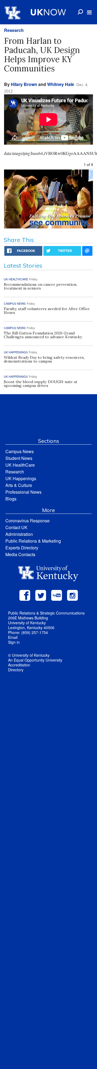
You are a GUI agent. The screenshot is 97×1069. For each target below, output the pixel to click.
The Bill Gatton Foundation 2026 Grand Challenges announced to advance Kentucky (43, 335)
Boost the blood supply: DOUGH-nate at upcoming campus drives (40, 383)
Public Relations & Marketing (33, 541)
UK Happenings (20, 478)
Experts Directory (21, 548)
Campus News (19, 451)
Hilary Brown (24, 84)
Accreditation (19, 665)
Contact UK (16, 527)
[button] (89, 12)
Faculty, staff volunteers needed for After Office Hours (47, 310)
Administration (19, 534)
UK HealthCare (20, 465)
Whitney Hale (60, 84)
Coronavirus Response (27, 520)
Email (13, 637)
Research (14, 30)
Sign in (14, 642)
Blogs (10, 499)
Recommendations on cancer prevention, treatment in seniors (40, 286)
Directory (15, 669)
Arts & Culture (18, 485)
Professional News (23, 492)
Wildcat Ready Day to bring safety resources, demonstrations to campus (44, 359)
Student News (18, 458)
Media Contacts (20, 554)
